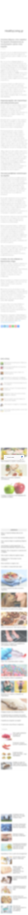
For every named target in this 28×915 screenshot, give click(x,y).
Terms (22, 459)
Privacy (20, 459)
